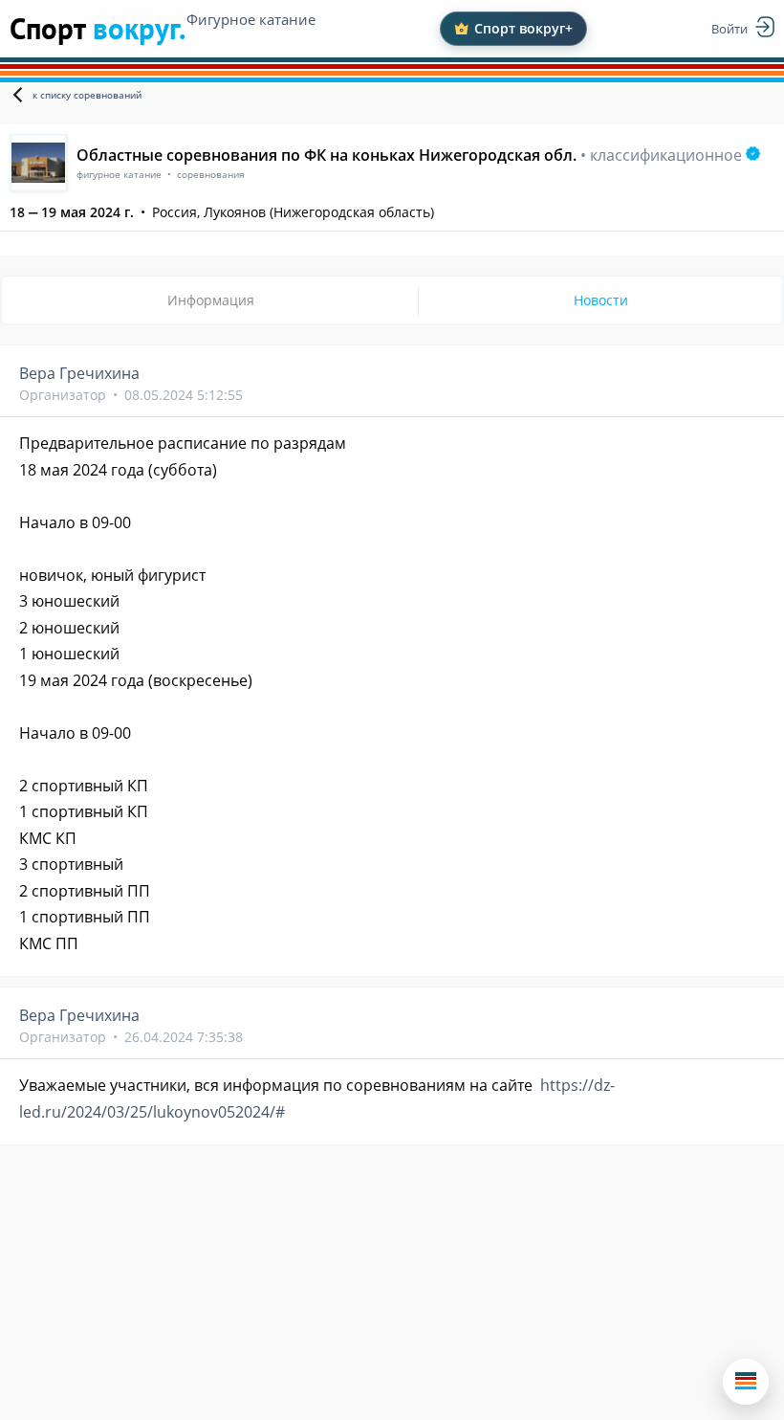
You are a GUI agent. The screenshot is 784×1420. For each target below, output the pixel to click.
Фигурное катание (251, 19)
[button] (746, 1382)
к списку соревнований (87, 94)
